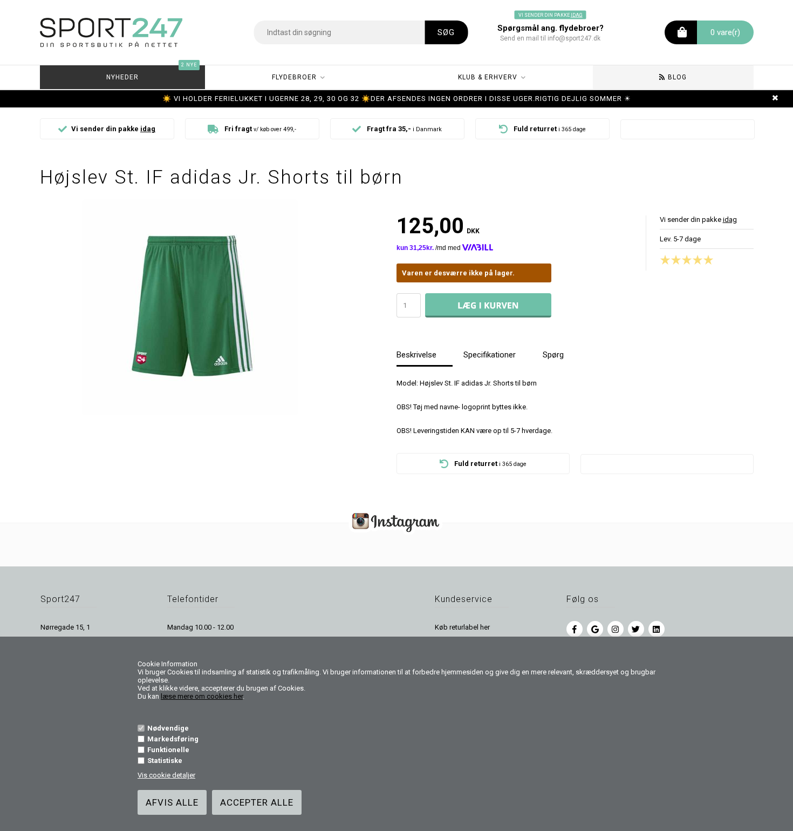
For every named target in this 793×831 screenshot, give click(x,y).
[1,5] (673, 259)
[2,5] (684, 259)
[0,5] (662, 259)
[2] (678, 259)
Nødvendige (168, 728)
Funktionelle (168, 750)
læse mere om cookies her (202, 696)
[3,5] (695, 259)
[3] (689, 259)
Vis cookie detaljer (166, 775)
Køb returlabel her (462, 627)
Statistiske (164, 760)
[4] (700, 259)
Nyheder (151, 73)
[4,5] (705, 259)
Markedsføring (173, 739)
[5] (711, 259)
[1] (668, 259)
